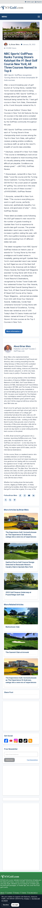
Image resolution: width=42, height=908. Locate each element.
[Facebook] (20, 495)
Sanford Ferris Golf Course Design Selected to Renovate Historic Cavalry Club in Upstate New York (20, 564)
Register (39, 2)
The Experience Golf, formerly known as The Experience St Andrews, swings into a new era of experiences (21, 534)
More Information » (13, 331)
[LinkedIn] (33, 495)
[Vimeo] (14, 500)
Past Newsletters (32, 760)
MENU (4, 16)
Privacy (17, 892)
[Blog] (10, 500)
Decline (6, 905)
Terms (24, 892)
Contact (9, 892)
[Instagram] (24, 495)
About (2, 892)
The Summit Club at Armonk (17, 652)
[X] (5, 500)
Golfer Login (30, 2)
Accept (15, 905)
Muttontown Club (12, 627)
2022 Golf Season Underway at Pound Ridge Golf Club (18, 593)
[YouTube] (29, 495)
